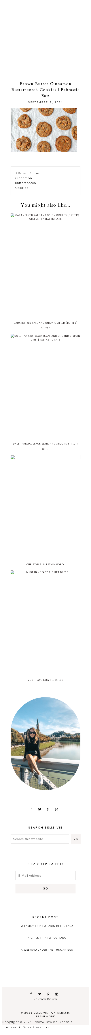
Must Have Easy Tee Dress (45, 680)
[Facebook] (33, 809)
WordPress (32, 1027)
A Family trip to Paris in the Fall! (47, 926)
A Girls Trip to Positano (47, 938)
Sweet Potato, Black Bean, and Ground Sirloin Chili (45, 446)
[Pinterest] (50, 809)
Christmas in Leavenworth (46, 564)
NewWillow (43, 1022)
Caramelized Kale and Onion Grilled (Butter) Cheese (46, 325)
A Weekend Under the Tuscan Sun (47, 950)
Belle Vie (45, 27)
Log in (50, 1027)
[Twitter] (41, 809)
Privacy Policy (45, 999)
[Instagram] (58, 809)
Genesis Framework (53, 1014)
